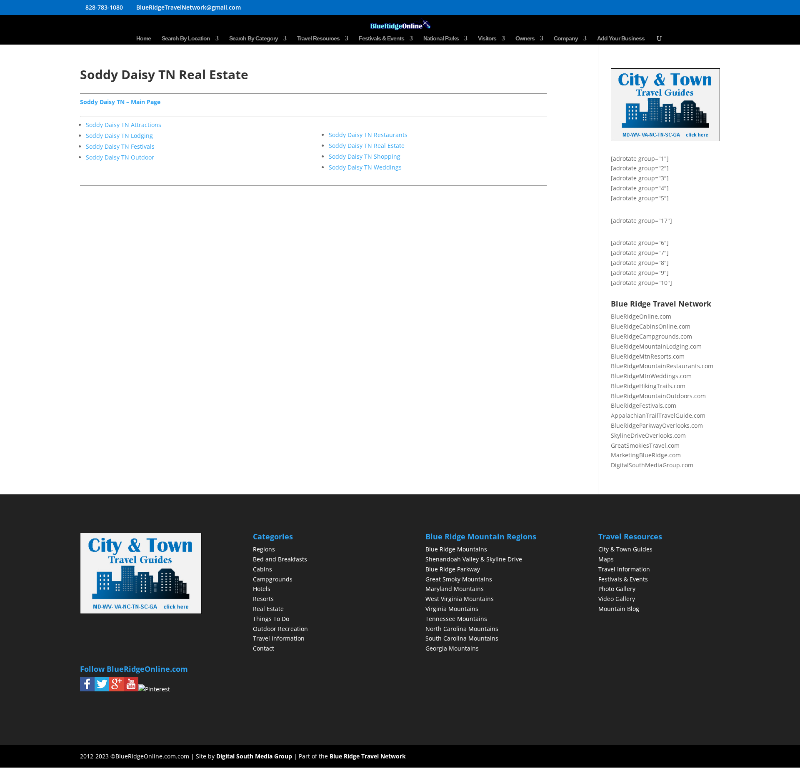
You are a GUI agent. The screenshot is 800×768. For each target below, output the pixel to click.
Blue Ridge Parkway (452, 569)
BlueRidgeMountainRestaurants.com (662, 366)
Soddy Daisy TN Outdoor (120, 157)
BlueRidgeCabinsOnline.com (650, 326)
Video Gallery (616, 599)
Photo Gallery (616, 589)
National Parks (441, 38)
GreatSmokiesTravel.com (645, 445)
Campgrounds (272, 579)
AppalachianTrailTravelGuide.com (658, 415)
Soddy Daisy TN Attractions (123, 125)
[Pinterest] (154, 689)
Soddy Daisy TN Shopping (364, 156)
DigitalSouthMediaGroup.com (652, 465)
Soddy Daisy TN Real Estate (367, 146)
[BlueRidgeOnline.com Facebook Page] (87, 689)
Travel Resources (318, 38)
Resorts (263, 599)
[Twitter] (102, 689)
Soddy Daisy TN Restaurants (368, 135)
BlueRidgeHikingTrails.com (648, 386)
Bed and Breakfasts (280, 559)
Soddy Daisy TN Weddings (365, 167)
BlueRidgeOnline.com (641, 316)
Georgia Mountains (452, 648)
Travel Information (279, 638)
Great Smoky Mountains (458, 579)
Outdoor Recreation (280, 629)
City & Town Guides (625, 549)
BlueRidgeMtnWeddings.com (651, 376)
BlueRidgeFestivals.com (643, 405)
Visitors (487, 38)
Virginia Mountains (451, 609)
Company (566, 38)
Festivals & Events (381, 38)
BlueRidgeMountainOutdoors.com (658, 396)
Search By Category (253, 38)
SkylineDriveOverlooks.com (648, 435)
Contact (263, 648)
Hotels (261, 589)
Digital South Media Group (254, 756)
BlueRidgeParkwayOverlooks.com (657, 425)
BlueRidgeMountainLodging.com (656, 346)
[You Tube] (131, 689)
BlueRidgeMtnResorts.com (648, 356)
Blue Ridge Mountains (456, 549)
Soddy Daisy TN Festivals (120, 146)
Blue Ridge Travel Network (368, 756)
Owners (525, 38)
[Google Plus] (116, 689)
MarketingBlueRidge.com (646, 455)
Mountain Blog (618, 609)
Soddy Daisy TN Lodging (119, 136)
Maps (606, 559)
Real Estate (268, 609)
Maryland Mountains (454, 589)
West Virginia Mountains (459, 599)
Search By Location (186, 38)
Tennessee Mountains (456, 619)
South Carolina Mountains (461, 638)
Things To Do (271, 619)
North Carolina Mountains (461, 629)
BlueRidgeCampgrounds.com (651, 336)
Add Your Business (621, 38)
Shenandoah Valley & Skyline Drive (473, 559)
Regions (264, 549)
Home (143, 38)
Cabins (262, 569)
